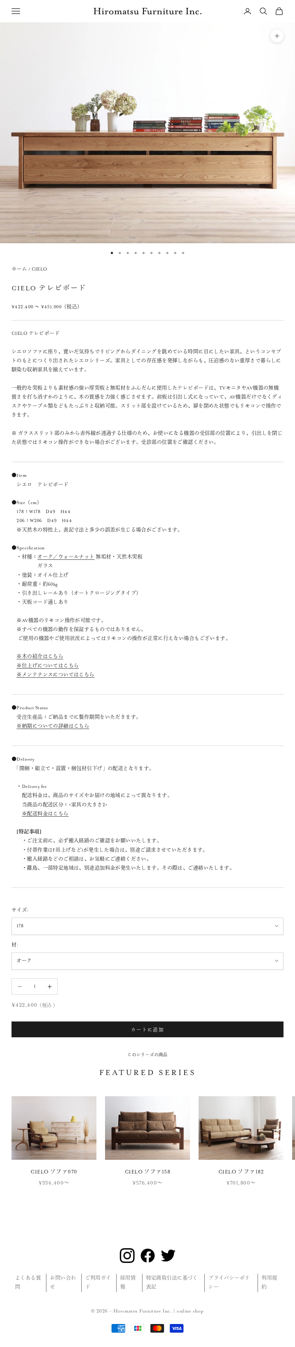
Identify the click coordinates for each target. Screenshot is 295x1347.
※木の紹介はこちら (40, 656)
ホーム (19, 269)
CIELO (39, 269)
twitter (168, 1255)
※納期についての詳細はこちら (53, 726)
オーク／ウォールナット (66, 557)
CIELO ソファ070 (54, 1172)
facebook (147, 1255)
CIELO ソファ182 (241, 1172)
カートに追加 (147, 1029)
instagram (127, 1255)
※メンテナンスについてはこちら (55, 675)
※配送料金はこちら (45, 814)
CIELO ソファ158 (147, 1172)
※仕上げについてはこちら (48, 666)
